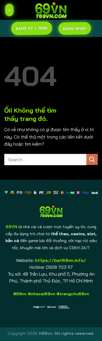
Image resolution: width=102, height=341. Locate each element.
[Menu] (9, 9)
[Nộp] (92, 159)
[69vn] (51, 10)
